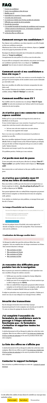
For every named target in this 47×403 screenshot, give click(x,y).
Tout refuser (23, 400)
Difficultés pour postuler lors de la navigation (17, 22)
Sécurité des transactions (12, 24)
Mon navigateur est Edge (14, 256)
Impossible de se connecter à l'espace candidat (18, 15)
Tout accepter (12, 400)
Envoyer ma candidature (12, 9)
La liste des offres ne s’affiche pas (14, 33)
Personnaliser (35, 400)
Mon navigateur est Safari (14, 250)
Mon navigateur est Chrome (15, 252)
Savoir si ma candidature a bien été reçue (16, 11)
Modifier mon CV (9, 13)
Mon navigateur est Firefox (14, 254)
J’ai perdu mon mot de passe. (13, 18)
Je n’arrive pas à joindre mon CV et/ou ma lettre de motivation (22, 20)
